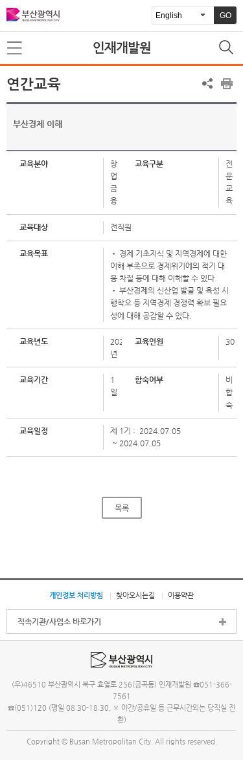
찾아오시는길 (135, 595)
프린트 (227, 83)
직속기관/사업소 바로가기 (59, 621)
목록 (122, 507)
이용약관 (181, 595)
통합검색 (227, 48)
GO (225, 15)
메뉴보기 (15, 48)
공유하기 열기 (207, 83)
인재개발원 (122, 47)
